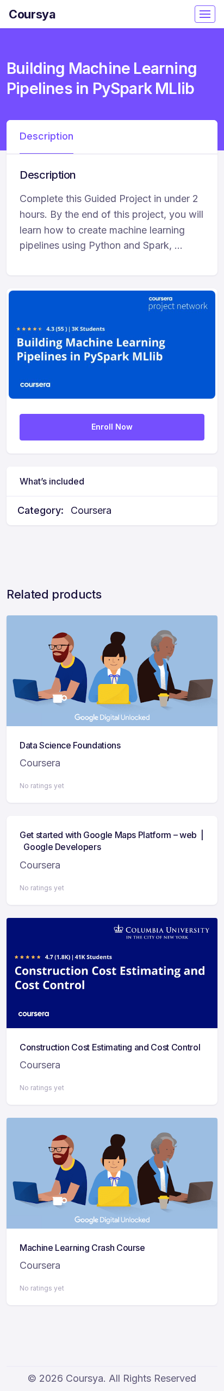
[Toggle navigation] (205, 14)
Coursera (91, 510)
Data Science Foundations (70, 745)
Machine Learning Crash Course (82, 1247)
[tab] (46, 137)
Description (46, 136)
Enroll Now (112, 426)
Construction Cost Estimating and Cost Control (110, 1047)
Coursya (32, 14)
